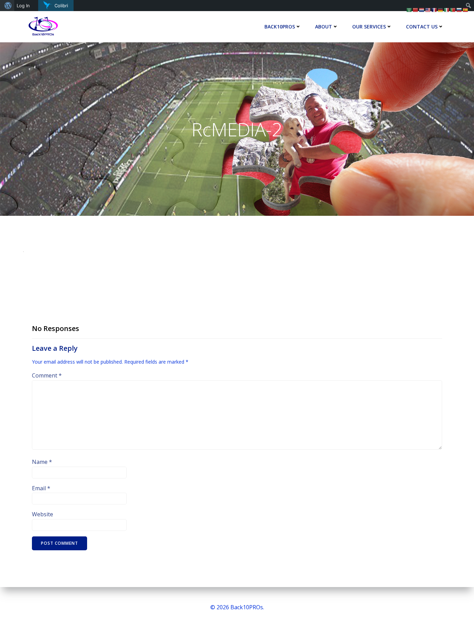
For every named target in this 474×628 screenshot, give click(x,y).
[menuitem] (7, 5)
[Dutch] (422, 9)
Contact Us (422, 26)
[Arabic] (409, 9)
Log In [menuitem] (23, 5)
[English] (428, 9)
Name (42, 462)
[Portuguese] (453, 9)
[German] (441, 9)
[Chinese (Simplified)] (416, 9)
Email (41, 488)
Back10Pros (279, 26)
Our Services (369, 26)
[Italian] (447, 9)
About (323, 26)
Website (42, 514)
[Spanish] (466, 9)
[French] (434, 9)
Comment (47, 375)
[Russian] (459, 9)
